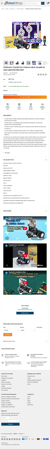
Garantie (3, 386)
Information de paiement (6, 388)
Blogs (28, 398)
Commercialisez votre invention (8, 406)
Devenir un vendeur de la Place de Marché (10, 398)
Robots (7, 8)
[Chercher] (42, 3)
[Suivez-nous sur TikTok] (14, 439)
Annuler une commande (6, 384)
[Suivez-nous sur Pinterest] (10, 439)
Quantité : (5, 90)
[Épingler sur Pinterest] (41, 74)
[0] (47, 3)
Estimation (7, 334)
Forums (29, 396)
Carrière (29, 378)
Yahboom (5, 73)
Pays (4, 327)
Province (22, 327)
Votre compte (4, 376)
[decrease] (10, 90)
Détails (7, 108)
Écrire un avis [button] (25, 313)
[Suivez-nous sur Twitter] (5, 439)
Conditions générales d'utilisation (34, 380)
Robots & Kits (12, 8)
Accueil (2, 8)
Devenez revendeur (5, 400)
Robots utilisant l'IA (20, 8)
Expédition (3, 380)
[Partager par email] (46, 74)
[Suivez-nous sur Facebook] (2, 439)
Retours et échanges (5, 382)
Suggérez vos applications (6, 404)
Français (21, 433)
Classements (30, 404)
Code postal (39, 327)
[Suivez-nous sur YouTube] (12, 439)
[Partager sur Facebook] (38, 74)
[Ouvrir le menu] (2, 3)
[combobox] (33, 3)
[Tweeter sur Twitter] (43, 74)
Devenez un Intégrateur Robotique (8, 396)
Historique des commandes (7, 378)
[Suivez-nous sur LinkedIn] (17, 439)
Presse (28, 384)
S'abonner (10, 424)
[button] (48, 63)
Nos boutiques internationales (6, 433)
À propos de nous (31, 376)
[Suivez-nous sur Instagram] (7, 439)
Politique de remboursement (9, 341)
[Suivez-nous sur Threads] (19, 439)
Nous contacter (4, 390)
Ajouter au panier (25, 97)
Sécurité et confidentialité (32, 382)
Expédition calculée (13, 82)
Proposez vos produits (6, 402)
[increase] (18, 90)
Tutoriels (29, 402)
